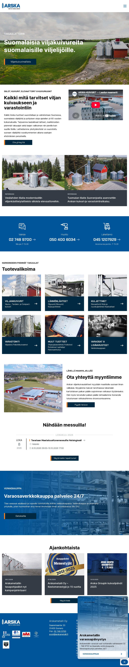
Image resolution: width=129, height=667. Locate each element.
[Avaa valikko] (125, 6)
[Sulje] (125, 599)
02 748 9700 (60, 631)
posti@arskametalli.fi (58, 634)
